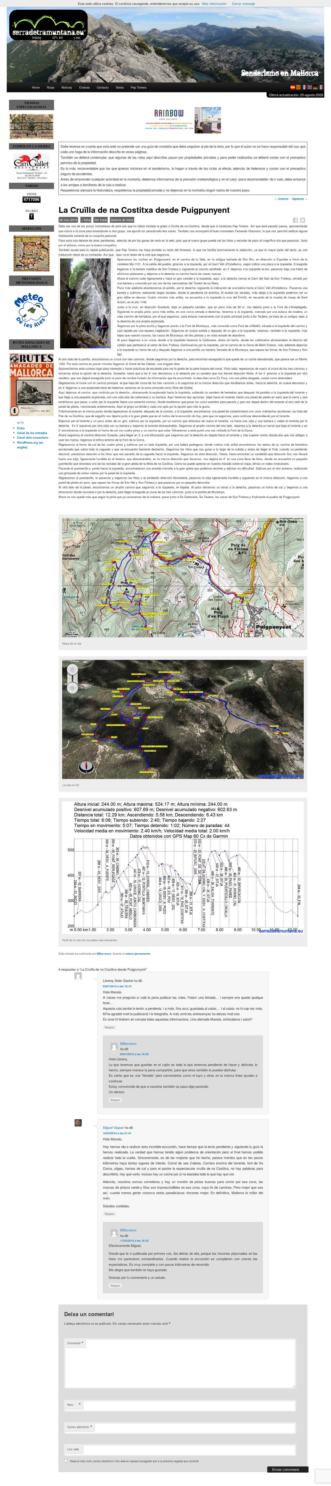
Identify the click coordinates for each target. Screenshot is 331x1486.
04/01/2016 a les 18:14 (117, 986)
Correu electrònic (79, 1426)
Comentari (75, 1343)
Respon (109, 1027)
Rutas (50, 87)
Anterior (282, 199)
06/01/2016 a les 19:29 (134, 1054)
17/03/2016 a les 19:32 (134, 1241)
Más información (214, 3)
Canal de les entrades (32, 433)
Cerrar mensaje (243, 3)
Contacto (103, 87)
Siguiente (299, 199)
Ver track (100, 220)
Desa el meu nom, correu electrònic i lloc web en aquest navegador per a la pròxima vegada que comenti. (134, 1461)
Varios (120, 87)
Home (36, 87)
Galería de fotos (122, 220)
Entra (21, 428)
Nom (74, 1404)
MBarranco (104, 954)
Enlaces (84, 87)
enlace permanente (137, 954)
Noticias (66, 87)
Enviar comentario (285, 1469)
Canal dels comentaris (32, 437)
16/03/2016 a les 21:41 (117, 1133)
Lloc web (73, 1449)
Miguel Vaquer (113, 1127)
